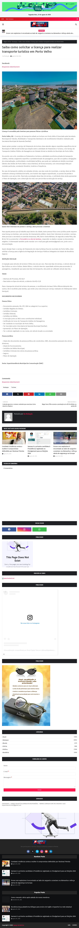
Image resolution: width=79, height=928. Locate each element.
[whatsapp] (39, 529)
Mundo (40, 743)
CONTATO (74, 925)
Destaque (14, 41)
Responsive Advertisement (11, 67)
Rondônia (40, 752)
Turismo (13, 387)
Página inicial (7, 41)
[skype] (37, 851)
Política (40, 749)
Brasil (40, 737)
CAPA (2, 19)
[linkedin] (50, 851)
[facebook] (9, 529)
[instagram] (77, 19)
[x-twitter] (32, 851)
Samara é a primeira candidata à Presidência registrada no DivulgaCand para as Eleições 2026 (39, 450)
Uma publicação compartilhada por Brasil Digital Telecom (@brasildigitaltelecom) (30, 650)
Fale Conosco (9, 19)
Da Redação (5, 56)
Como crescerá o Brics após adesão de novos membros (30, 897)
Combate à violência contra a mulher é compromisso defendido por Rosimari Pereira (13, 449)
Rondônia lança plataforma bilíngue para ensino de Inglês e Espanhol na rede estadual (41, 907)
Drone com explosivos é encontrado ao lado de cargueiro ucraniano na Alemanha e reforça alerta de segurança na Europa (39, 33)
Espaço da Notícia (18, 925)
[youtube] (46, 851)
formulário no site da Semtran (30, 239)
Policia (40, 746)
